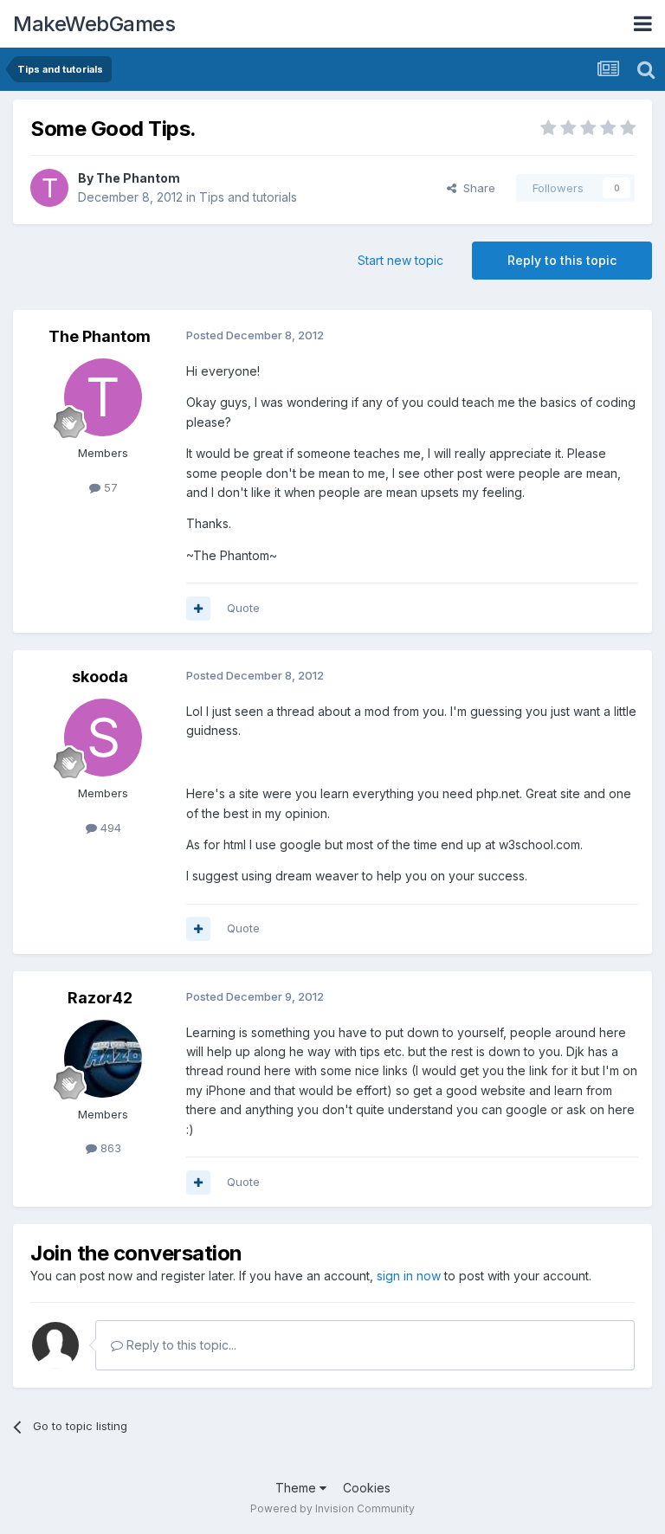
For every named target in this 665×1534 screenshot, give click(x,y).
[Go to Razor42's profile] (103, 1059)
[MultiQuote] (198, 608)
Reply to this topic (562, 260)
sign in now (409, 1275)
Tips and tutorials (248, 197)
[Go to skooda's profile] (103, 738)
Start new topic (400, 260)
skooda (100, 676)
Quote (243, 608)
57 (109, 487)
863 (109, 1148)
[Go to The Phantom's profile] (49, 188)
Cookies (367, 1487)
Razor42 (100, 998)
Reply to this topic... (179, 1344)
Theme (297, 1487)
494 (109, 828)
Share (475, 188)
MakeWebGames (94, 23)
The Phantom (138, 178)
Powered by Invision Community (332, 1508)
